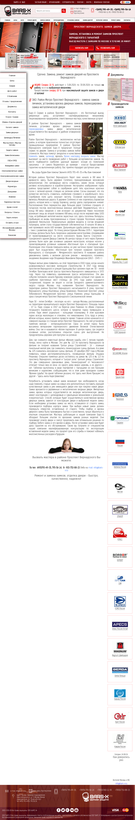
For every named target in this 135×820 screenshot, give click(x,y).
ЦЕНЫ (15, 20)
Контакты (12, 112)
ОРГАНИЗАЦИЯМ (54, 2)
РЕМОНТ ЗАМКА (115, 20)
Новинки (12, 197)
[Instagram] (76, 810)
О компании (26, 66)
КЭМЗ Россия (120, 608)
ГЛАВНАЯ (7, 20)
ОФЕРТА (88, 2)
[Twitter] (63, 810)
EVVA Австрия (120, 147)
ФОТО (22, 20)
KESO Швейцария (120, 126)
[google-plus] (67, 810)
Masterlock (120, 399)
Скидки (76, 66)
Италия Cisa (120, 214)
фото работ (12, 91)
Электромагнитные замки (12, 171)
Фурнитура (12, 186)
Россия (120, 445)
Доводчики (12, 192)
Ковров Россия (120, 746)
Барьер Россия (120, 699)
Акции (67, 66)
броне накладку (72, 156)
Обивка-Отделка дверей (12, 122)
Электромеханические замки (12, 176)
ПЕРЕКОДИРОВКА (59, 20)
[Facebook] (59, 810)
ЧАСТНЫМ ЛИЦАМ (40, 2)
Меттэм (120, 491)
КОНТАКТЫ (127, 20)
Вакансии (12, 235)
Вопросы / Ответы (12, 212)
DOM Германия (120, 332)
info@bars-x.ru (121, 783)
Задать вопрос (12, 217)
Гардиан (120, 422)
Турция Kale (120, 377)
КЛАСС (120, 539)
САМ (120, 583)
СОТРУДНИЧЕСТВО (68, 2)
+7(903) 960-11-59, (104, 790)
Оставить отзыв (12, 223)
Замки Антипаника (12, 155)
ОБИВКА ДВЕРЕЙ (88, 20)
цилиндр (50, 156)
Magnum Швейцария (120, 655)
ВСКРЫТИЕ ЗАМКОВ (102, 20)
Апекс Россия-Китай (120, 629)
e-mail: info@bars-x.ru (81, 9)
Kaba (120, 192)
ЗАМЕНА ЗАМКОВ (45, 20)
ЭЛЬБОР (120, 516)
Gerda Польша (120, 675)
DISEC (120, 307)
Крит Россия (120, 722)
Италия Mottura (120, 238)
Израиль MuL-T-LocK (120, 262)
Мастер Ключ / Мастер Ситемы (12, 144)
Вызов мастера (121, 66)
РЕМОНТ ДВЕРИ (32, 20)
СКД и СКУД (12, 160)
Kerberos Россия (120, 467)
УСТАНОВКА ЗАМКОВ (73, 20)
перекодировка (36, 129)
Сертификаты (109, 66)
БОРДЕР (120, 560)
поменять (33, 156)
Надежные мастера (12, 202)
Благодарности (37, 66)
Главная (12, 75)
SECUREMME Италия (120, 353)
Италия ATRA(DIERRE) (120, 287)
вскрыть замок (88, 156)
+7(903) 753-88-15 (122, 790)
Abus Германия (120, 169)
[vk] (72, 810)
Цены (12, 81)
